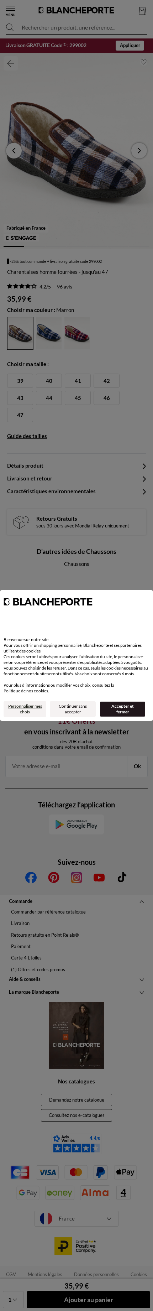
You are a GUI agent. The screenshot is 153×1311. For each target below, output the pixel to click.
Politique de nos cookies (26, 690)
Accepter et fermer (122, 708)
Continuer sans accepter (73, 708)
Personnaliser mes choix (25, 708)
